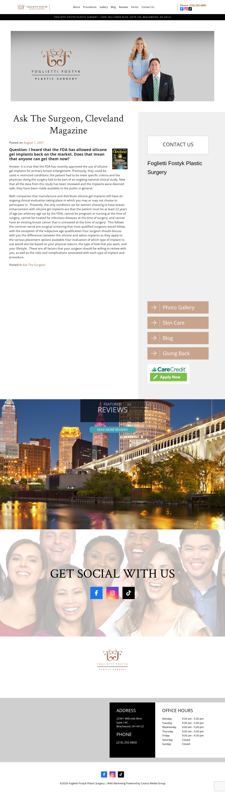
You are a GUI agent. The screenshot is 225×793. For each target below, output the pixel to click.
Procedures (90, 7)
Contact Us (148, 7)
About (76, 7)
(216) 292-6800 (197, 5)
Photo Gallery (179, 307)
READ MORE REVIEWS (112, 430)
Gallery (104, 7)
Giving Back (176, 353)
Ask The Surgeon (34, 265)
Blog (113, 7)
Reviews (123, 7)
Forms (135, 7)
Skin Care (174, 322)
